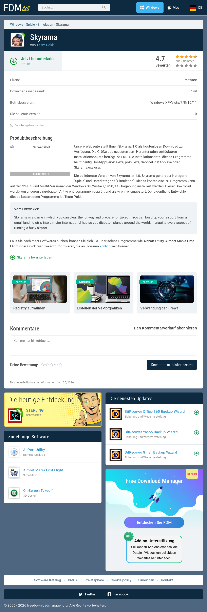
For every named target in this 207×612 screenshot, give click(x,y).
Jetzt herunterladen (38, 58)
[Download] (196, 412)
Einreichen (146, 580)
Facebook (121, 594)
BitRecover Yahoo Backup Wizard (151, 432)
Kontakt (167, 580)
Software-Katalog (47, 580)
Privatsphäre (94, 580)
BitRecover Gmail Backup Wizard (151, 452)
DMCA (73, 580)
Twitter (89, 594)
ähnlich (105, 246)
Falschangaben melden (29, 125)
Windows (16, 24)
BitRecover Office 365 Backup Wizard (155, 411)
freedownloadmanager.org (47, 605)
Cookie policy (121, 580)
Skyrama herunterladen (34, 257)
